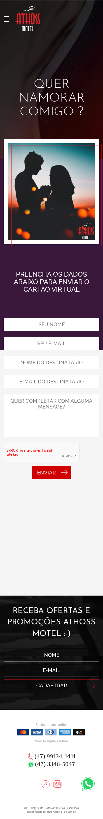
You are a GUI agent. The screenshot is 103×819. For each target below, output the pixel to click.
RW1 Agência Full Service (61, 811)
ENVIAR (46, 473)
